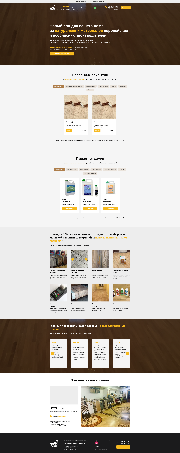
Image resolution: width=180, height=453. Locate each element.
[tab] (58, 86)
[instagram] (96, 442)
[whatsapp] (95, 8)
